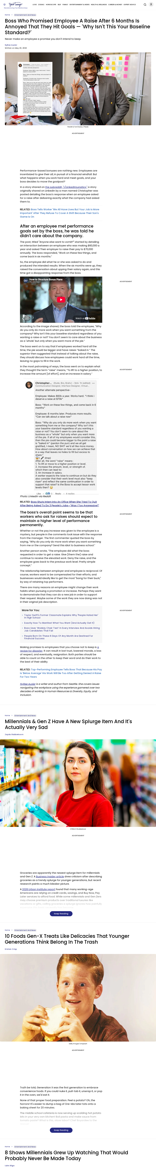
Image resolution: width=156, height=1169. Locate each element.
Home (7, 15)
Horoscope (51, 4)
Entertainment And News (25, 15)
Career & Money (115, 4)
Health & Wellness (99, 4)
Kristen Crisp (11, 949)
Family (65, 4)
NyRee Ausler (11, 45)
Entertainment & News (79, 4)
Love (35, 4)
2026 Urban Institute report (38, 889)
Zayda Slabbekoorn (14, 734)
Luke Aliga (9, 1165)
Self (59, 4)
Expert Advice (130, 4)
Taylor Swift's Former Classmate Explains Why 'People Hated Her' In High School (61, 616)
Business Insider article (50, 876)
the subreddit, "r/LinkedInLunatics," (66, 187)
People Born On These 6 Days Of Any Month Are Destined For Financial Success (58, 637)
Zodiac (41, 4)
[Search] (144, 4)
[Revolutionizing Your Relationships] (16, 4)
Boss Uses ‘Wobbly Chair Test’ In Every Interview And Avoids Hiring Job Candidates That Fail (62, 629)
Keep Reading (61, 913)
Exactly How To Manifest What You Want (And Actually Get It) (59, 623)
